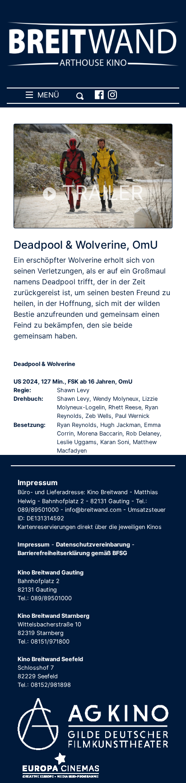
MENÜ (46, 94)
